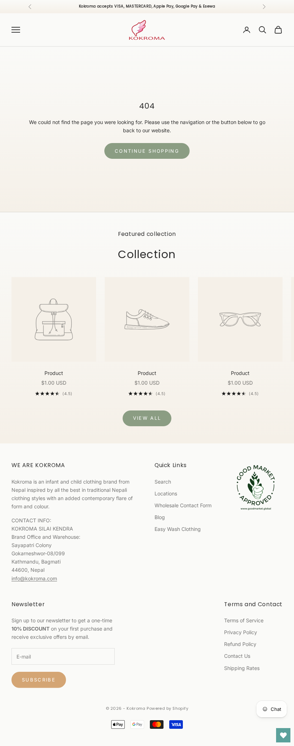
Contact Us (237, 656)
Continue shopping (147, 151)
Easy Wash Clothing (178, 529)
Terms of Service (244, 620)
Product (53, 373)
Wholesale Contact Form (183, 505)
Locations (166, 493)
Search (163, 482)
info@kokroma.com (34, 578)
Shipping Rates (242, 668)
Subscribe (39, 680)
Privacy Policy (240, 632)
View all (147, 418)
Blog (160, 517)
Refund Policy (240, 644)
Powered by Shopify (167, 708)
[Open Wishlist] (283, 735)
